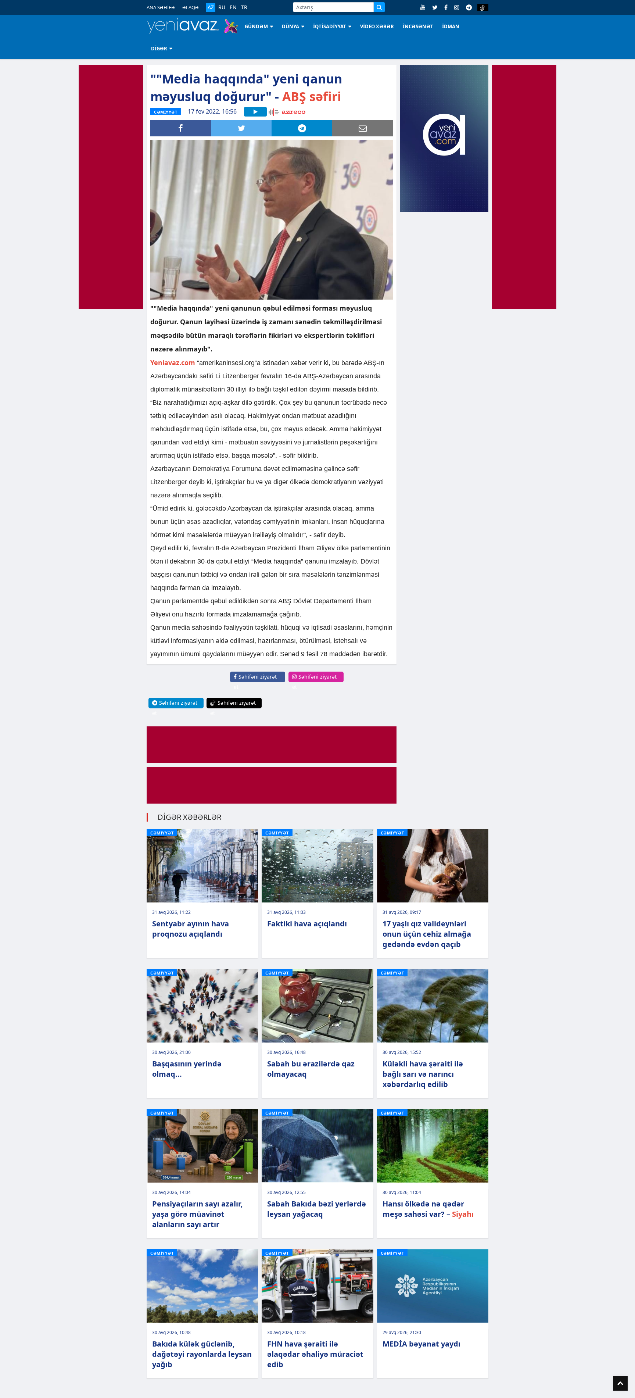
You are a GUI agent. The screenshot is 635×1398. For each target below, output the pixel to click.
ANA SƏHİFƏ (161, 7)
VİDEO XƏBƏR (377, 26)
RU (221, 7)
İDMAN (450, 26)
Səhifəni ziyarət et (255, 681)
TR (244, 7)
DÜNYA (290, 26)
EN (233, 7)
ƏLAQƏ (190, 7)
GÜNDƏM (256, 26)
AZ (211, 7)
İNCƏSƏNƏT (418, 26)
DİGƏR (159, 48)
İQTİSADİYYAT (329, 26)
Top (620, 1383)
